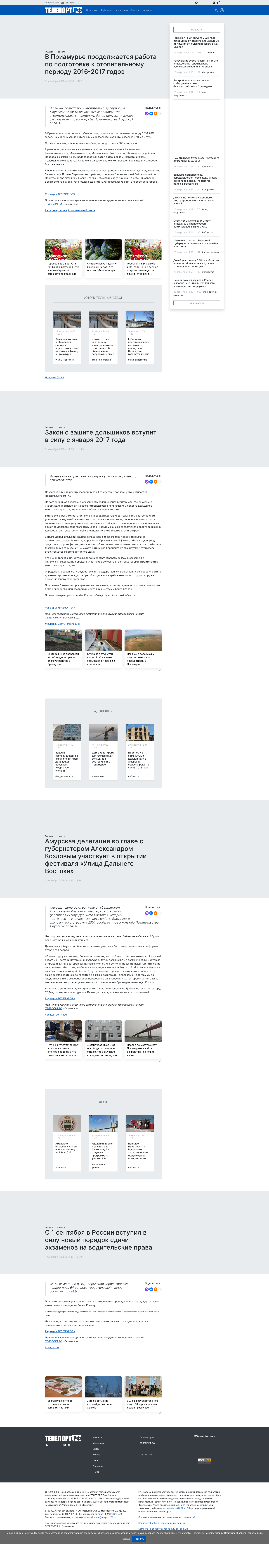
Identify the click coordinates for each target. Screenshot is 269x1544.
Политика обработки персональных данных (161, 1523)
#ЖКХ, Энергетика (65, 359)
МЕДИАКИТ (146, 1454)
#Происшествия (210, 252)
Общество (53, 1014)
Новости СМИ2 (54, 377)
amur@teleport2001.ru (105, 1517)
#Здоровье (208, 72)
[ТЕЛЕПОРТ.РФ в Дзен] (213, 2)
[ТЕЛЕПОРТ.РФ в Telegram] (201, 2)
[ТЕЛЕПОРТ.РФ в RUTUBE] (218, 2)
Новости (91, 10)
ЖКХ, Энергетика (57, 210)
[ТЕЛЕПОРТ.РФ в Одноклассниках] (209, 2)
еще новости (197, 303)
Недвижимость (56, 623)
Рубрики (106, 10)
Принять (139, 1538)
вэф (64, 1014)
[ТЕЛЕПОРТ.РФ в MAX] (196, 2)
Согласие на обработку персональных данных (163, 1528)
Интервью (98, 1443)
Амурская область (127, 10)
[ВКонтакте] (151, 113)
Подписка (98, 1466)
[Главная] (63, 10)
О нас (96, 1460)
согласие (55, 1533)
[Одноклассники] (155, 113)
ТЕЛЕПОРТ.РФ (53, 204)
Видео (96, 1449)
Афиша (147, 10)
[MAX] (147, 113)
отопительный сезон (82, 210)
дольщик (74, 623)
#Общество (98, 776)
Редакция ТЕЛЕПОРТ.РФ (60, 194)
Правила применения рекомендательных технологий (166, 1517)
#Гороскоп (209, 52)
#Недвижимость (64, 776)
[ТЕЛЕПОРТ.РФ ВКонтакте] (205, 2)
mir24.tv (72, 1291)
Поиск (96, 1471)
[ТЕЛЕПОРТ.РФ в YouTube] (223, 2)
